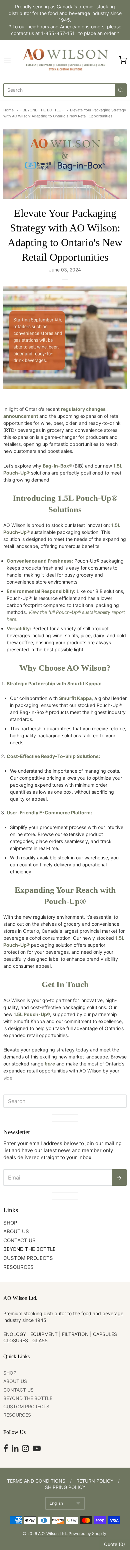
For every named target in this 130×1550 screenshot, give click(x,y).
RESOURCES (18, 1267)
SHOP (10, 1223)
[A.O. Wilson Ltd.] (64, 60)
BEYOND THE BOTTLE (29, 1249)
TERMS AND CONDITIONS (36, 1481)
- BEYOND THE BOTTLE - (42, 110)
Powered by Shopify (87, 1533)
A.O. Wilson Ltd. (52, 1533)
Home (8, 110)
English (56, 1503)
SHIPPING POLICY (65, 1487)
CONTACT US (19, 1240)
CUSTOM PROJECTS (28, 1258)
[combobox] (59, 90)
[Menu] (11, 60)
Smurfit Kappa (75, 698)
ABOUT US (16, 1231)
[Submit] (121, 90)
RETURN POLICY (94, 1481)
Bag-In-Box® (57, 466)
